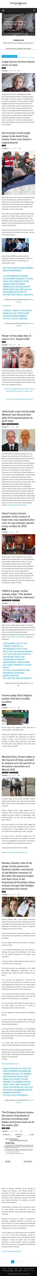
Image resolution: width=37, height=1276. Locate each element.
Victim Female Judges (6, 600)
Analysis (10, 1269)
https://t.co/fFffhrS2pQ (15, 1095)
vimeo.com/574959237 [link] (16, 637)
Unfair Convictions (14, 772)
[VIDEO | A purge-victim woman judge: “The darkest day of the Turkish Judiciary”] (18, 614)
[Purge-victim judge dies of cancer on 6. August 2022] (18, 357)
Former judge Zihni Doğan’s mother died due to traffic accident (17, 698)
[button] (34, 10)
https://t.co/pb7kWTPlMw (16, 670)
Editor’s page (18, 1270)
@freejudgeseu (11, 676)
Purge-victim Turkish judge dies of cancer (19, 399)
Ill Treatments (5, 772)
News (3, 1128)
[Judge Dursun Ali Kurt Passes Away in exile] (18, 82)
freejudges (5, 70)
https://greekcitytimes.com (10, 1064)
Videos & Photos (16, 600)
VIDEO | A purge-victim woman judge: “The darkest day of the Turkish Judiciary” (18, 594)
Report (7, 1128)
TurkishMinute (6, 306)
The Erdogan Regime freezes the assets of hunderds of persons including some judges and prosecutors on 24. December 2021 (18, 1119)
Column (16, 1269)
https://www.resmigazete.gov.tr (12, 1251)
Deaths (3, 68)
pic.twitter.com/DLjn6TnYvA (18, 295)
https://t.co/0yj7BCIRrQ (15, 319)
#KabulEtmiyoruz (12, 1092)
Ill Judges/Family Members (12, 424)
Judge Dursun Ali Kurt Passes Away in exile (20, 43)
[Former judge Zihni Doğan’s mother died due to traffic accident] (18, 717)
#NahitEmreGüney (12, 271)
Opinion (4, 1269)
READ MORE (11, 30)
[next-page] (23, 1261)
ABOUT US (26, 1270)
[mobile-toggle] (3, 10)
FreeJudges (23, 505)
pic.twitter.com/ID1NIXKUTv (17, 678)
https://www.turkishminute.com (17, 852)
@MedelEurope (24, 1090)
